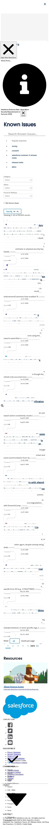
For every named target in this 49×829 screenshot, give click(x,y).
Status (6, 185)
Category (7, 177)
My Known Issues (12, 203)
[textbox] (24, 133)
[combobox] (24, 151)
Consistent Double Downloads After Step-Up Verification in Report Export (24, 401)
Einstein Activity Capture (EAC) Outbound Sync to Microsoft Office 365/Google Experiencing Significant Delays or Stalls (24, 440)
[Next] (41, 643)
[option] (26, 146)
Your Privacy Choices (19, 763)
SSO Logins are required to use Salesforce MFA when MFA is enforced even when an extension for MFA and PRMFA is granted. (24, 276)
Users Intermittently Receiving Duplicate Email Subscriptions (22, 360)
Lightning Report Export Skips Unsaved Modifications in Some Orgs (24, 613)
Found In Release (10, 193)
